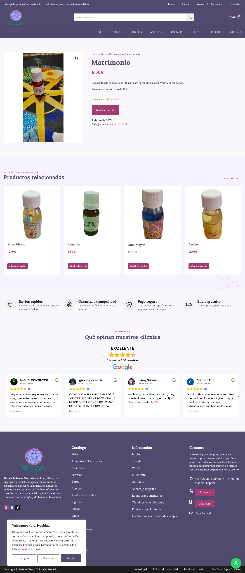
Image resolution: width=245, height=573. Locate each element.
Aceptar (71, 558)
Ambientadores (82, 529)
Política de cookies (31, 549)
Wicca (200, 4)
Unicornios (79, 549)
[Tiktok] (17, 507)
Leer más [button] (16, 411)
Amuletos (156, 32)
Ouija (75, 515)
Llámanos (205, 492)
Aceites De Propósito (112, 54)
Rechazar (48, 558)
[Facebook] (12, 507)
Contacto (234, 4)
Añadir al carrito (105, 110)
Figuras (137, 32)
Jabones (77, 522)
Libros (76, 509)
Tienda (186, 4)
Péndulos (78, 543)
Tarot (101, 32)
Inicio (171, 4)
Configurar (24, 558)
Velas (116, 32)
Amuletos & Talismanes (87, 461)
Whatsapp (205, 503)
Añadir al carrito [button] (17, 266)
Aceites (195, 32)
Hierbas (77, 475)
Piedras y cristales (84, 495)
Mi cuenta (216, 4)
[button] (77, 58)
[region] (46, 543)
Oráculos (215, 32)
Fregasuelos (80, 536)
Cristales (176, 32)
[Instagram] (6, 507)
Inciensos (235, 32)
